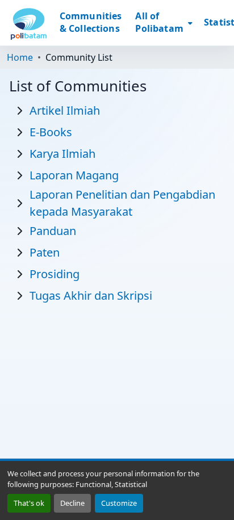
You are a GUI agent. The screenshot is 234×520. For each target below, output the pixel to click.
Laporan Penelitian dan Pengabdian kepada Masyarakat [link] (122, 203)
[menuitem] (163, 22)
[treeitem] (44, 131)
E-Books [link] (51, 132)
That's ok (29, 503)
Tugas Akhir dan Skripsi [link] (91, 295)
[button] (28, 23)
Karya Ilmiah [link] (62, 153)
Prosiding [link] (55, 274)
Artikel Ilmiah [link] (65, 110)
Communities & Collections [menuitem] (91, 22)
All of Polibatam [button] (159, 22)
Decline (72, 503)
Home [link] (20, 57)
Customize (119, 503)
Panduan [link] (53, 230)
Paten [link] (45, 252)
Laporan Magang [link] (74, 175)
